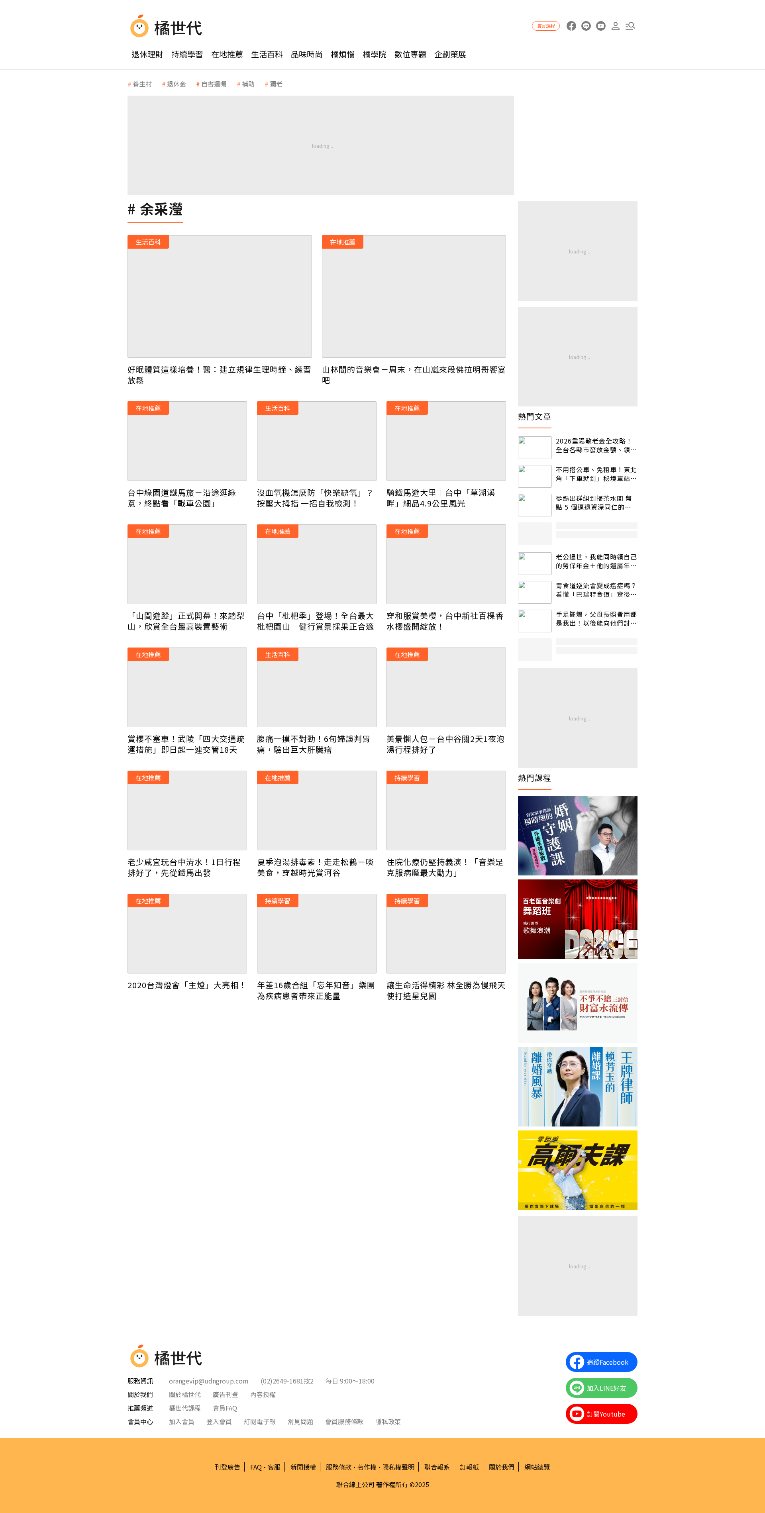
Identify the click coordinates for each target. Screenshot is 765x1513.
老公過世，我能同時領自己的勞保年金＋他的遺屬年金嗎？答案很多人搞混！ (596, 561)
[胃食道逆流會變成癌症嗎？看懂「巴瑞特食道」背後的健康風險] (535, 592)
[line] (586, 26)
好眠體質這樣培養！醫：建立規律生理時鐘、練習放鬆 (220, 374)
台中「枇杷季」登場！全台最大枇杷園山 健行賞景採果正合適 (315, 621)
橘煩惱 (343, 54)
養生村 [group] (142, 83)
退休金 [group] (176, 83)
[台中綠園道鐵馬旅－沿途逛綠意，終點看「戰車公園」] (187, 441)
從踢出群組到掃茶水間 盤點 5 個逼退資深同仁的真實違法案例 (594, 503)
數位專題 (410, 54)
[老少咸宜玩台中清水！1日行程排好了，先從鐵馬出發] (187, 810)
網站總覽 (537, 1467)
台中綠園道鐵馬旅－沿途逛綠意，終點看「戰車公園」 (182, 497)
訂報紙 (469, 1467)
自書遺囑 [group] (214, 83)
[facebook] (571, 26)
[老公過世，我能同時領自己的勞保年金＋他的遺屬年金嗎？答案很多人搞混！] (535, 563)
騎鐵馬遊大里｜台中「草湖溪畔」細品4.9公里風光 (440, 497)
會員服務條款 (344, 1421)
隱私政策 (388, 1421)
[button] (630, 26)
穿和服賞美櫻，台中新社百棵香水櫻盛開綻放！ (445, 621)
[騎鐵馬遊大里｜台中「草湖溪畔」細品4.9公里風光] (446, 441)
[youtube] (600, 26)
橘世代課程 (185, 1408)
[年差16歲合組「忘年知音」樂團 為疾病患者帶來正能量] (317, 933)
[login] (615, 26)
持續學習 (187, 54)
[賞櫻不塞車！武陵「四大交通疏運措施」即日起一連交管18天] (187, 687)
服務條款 (338, 1467)
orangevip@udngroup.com (209, 1380)
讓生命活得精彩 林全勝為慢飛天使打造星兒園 (446, 990)
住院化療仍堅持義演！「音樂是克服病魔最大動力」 (445, 867)
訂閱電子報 (260, 1421)
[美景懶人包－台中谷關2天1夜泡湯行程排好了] (446, 687)
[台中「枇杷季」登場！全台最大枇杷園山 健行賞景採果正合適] (317, 564)
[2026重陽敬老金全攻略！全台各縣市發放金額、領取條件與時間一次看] (535, 447)
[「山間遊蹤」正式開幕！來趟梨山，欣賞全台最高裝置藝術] (187, 564)
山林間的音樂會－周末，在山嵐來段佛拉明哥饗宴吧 (414, 374)
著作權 (367, 1467)
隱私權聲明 (398, 1467)
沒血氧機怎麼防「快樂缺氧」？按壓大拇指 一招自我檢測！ (315, 497)
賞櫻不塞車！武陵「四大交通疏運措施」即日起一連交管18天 (186, 744)
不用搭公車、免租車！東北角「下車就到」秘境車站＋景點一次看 (596, 474)
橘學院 (374, 54)
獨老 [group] (276, 83)
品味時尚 (307, 54)
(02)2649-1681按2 (287, 1380)
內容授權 (263, 1394)
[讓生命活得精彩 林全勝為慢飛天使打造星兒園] (446, 933)
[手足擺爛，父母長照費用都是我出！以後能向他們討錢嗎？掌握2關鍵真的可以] (535, 621)
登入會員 (219, 1421)
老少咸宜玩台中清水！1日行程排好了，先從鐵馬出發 (184, 867)
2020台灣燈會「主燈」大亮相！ (187, 984)
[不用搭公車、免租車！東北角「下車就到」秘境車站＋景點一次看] (535, 476)
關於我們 (501, 1467)
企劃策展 (450, 54)
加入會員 (181, 1421)
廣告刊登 (225, 1394)
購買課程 (545, 25)
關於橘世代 (185, 1394)
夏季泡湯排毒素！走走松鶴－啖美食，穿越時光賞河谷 (315, 867)
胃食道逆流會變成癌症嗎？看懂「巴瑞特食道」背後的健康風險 (596, 590)
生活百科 (267, 54)
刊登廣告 (227, 1467)
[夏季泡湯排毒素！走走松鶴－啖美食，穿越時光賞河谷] (317, 810)
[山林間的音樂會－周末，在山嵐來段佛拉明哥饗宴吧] (414, 296)
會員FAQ (225, 1408)
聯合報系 (437, 1467)
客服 (274, 1467)
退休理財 (147, 54)
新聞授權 (303, 1467)
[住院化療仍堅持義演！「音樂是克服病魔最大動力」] (446, 810)
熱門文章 (534, 416)
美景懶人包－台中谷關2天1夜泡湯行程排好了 (445, 744)
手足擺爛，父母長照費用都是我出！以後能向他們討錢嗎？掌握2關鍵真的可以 (596, 619)
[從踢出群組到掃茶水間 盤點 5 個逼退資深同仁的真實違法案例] (535, 505)
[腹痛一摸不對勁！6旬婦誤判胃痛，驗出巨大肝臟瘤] (317, 687)
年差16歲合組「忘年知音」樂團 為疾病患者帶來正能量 (316, 990)
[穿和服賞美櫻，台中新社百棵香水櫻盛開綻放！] (446, 564)
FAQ (256, 1467)
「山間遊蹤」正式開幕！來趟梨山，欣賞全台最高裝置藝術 (186, 621)
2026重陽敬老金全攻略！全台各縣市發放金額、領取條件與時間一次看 (596, 445)
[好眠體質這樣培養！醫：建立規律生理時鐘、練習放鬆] (220, 296)
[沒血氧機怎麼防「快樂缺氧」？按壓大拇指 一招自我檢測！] (317, 441)
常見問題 (300, 1421)
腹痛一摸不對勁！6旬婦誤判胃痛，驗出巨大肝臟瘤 (314, 744)
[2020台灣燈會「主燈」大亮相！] (187, 933)
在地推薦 (227, 54)
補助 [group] (248, 83)
